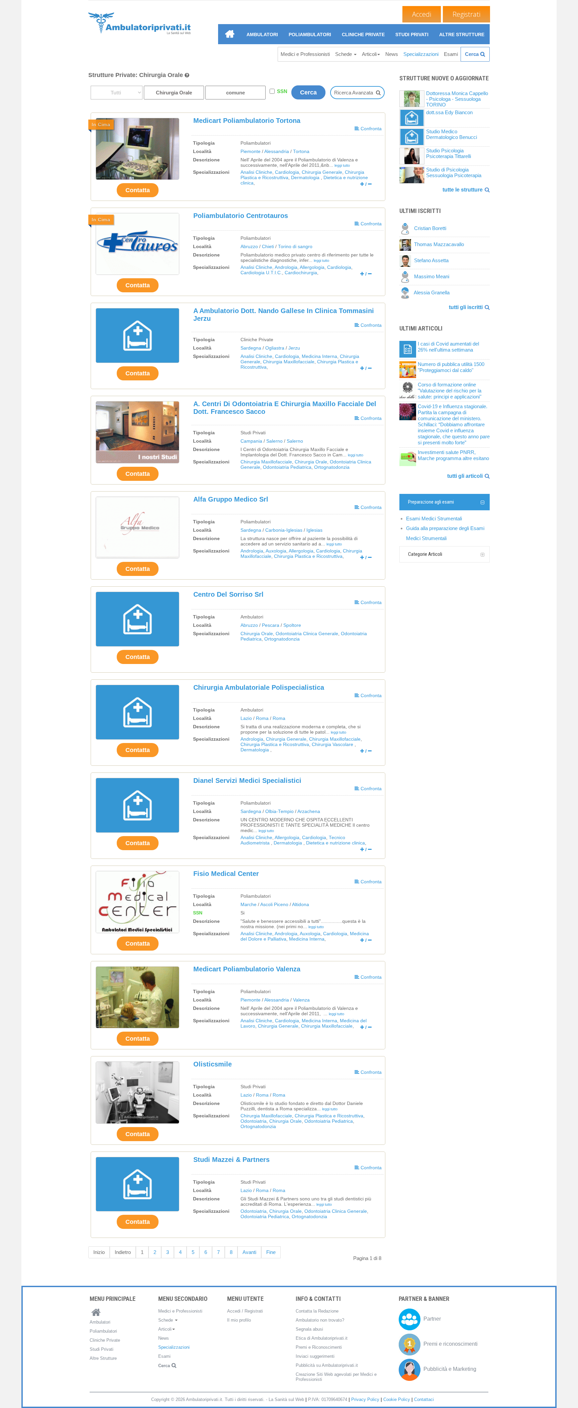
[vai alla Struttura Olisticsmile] (137, 1092)
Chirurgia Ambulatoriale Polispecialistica (258, 687)
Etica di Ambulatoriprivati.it (322, 1338)
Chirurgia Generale (322, 172)
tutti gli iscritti (466, 307)
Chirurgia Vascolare (333, 744)
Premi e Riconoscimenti (319, 1347)
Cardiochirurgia (301, 272)
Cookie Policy (396, 1399)
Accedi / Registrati (245, 1311)
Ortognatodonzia (332, 467)
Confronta (370, 128)
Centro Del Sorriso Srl (228, 594)
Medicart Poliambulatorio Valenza (246, 969)
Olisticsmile (212, 1064)
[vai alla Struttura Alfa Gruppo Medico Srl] (137, 528)
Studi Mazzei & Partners (231, 1159)
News (391, 54)
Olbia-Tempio (279, 811)
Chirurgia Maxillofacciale (288, 361)
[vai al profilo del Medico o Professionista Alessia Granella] (406, 293)
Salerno (274, 441)
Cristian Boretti (430, 228)
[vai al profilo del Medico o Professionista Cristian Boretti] (406, 228)
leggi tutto (342, 165)
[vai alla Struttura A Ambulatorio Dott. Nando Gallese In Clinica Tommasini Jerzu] (137, 335)
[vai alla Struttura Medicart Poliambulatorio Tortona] (137, 149)
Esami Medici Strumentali (434, 518)
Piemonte (250, 151)
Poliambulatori (310, 34)
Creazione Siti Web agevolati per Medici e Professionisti (336, 1377)
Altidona (300, 904)
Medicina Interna (319, 356)
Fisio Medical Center (226, 873)
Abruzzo (249, 246)
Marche (248, 904)
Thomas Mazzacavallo (439, 244)
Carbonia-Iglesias (283, 530)
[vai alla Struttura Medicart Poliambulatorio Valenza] (137, 997)
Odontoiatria (253, 1121)
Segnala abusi (309, 1329)
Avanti (249, 1252)
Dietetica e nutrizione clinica (335, 842)
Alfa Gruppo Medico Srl (230, 499)
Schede (344, 54)
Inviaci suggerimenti (315, 1356)
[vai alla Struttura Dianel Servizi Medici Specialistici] (137, 805)
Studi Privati (411, 34)
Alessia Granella (432, 293)
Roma (262, 718)
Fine (271, 1252)
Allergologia (312, 267)
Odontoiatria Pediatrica (287, 467)
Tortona (301, 151)
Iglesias (314, 530)
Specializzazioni (421, 54)
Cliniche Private (363, 34)
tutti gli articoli (465, 476)
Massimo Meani (431, 277)
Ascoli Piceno (274, 904)
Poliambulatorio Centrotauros (240, 215)
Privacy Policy (365, 1399)
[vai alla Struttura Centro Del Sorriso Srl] (137, 619)
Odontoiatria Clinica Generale (307, 633)
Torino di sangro (295, 246)
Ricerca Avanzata (353, 92)
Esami (451, 54)
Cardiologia (287, 172)
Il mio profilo (239, 1320)
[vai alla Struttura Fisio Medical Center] (137, 902)
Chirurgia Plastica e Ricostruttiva (308, 556)
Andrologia (286, 267)
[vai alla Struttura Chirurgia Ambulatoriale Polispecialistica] (137, 712)
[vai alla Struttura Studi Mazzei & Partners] (137, 1184)
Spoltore (292, 625)
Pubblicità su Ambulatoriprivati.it (327, 1365)
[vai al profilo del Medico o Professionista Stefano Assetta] (406, 261)
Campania (251, 441)
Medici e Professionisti (305, 54)
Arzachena (308, 811)
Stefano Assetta (431, 261)
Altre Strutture (461, 34)
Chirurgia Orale (311, 461)
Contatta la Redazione (317, 1311)
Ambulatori (262, 34)
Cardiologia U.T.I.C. (261, 272)
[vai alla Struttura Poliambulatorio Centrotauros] (137, 244)
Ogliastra (274, 348)
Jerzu (294, 348)
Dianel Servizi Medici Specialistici (247, 780)
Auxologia (276, 550)
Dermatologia (306, 177)
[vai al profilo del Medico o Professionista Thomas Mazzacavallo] (406, 244)
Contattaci (424, 1399)
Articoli (369, 54)
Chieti (268, 246)
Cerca (472, 54)
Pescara (270, 625)
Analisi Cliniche (256, 172)
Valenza (301, 1000)
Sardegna (250, 348)
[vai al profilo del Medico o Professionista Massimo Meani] (406, 277)
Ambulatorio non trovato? (320, 1320)
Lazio (246, 718)
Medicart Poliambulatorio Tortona (246, 120)
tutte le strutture (463, 190)
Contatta (137, 190)
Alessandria (276, 151)
